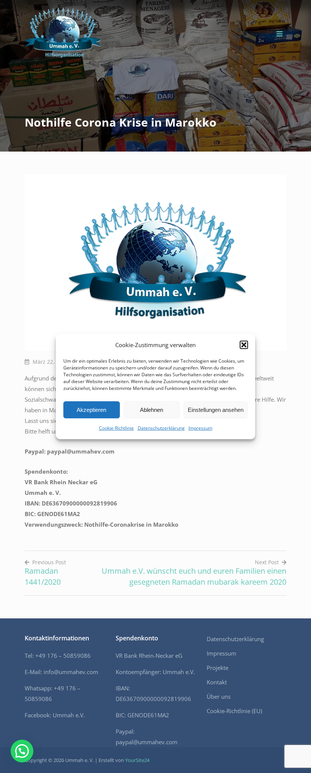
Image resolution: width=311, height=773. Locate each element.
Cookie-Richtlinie (116, 428)
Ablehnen (151, 410)
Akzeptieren (91, 410)
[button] (244, 345)
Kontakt (217, 682)
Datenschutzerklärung (161, 428)
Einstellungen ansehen (215, 410)
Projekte (217, 667)
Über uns (219, 696)
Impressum (200, 428)
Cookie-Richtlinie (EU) (234, 711)
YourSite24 (137, 760)
